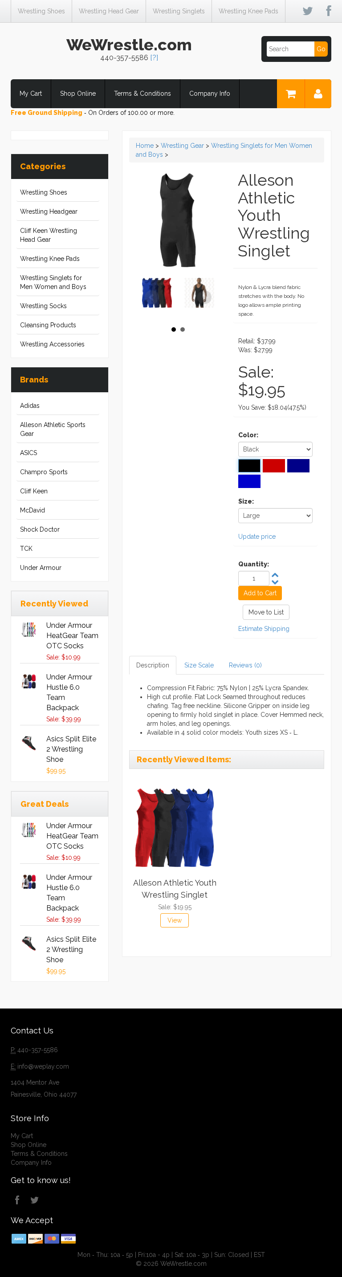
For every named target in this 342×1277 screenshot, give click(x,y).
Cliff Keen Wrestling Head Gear (48, 235)
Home (145, 145)
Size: (246, 501)
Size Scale (199, 665)
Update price (257, 536)
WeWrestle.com (129, 44)
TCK (26, 548)
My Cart (31, 93)
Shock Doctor (40, 529)
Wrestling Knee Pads (248, 11)
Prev (152, 297)
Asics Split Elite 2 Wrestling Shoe (71, 749)
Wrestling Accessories (52, 344)
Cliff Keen (34, 491)
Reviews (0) (245, 665)
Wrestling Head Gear (109, 11)
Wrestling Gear (182, 145)
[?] (154, 57)
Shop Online (78, 93)
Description (152, 665)
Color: (248, 435)
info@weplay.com (43, 1066)
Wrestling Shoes (41, 11)
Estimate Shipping (263, 628)
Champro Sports (44, 472)
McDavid (32, 510)
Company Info (209, 93)
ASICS (28, 452)
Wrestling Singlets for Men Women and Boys (53, 282)
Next (204, 297)
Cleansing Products (48, 325)
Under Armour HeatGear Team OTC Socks (72, 635)
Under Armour (40, 567)
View (174, 920)
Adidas (30, 405)
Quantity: (253, 564)
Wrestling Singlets (179, 11)
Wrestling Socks (43, 305)
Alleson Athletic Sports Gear (53, 429)
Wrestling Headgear (48, 211)
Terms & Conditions (142, 93)
